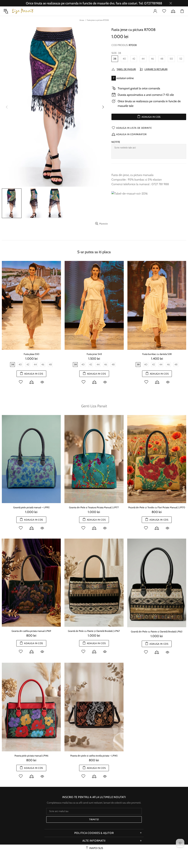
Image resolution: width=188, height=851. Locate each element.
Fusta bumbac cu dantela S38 (157, 353)
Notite (115, 142)
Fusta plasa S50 (31, 353)
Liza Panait (23, 11)
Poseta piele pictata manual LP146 (31, 755)
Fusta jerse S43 (94, 353)
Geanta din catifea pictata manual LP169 (31, 630)
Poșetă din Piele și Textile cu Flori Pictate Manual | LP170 (156, 507)
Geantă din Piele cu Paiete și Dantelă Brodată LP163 (156, 631)
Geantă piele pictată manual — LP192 (31, 507)
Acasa (81, 20)
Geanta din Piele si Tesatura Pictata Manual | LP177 (94, 507)
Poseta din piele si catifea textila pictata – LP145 (94, 755)
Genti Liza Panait (94, 406)
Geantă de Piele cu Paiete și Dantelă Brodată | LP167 (94, 630)
